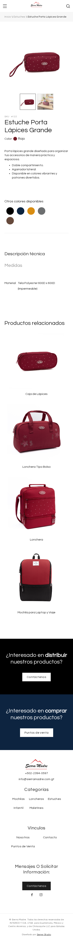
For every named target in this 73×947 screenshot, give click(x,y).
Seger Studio (44, 934)
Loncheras (36, 798)
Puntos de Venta (23, 846)
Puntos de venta (37, 732)
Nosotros (23, 837)
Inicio (7, 16)
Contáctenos (36, 677)
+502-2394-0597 (36, 773)
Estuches (19, 16)
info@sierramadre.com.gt (36, 779)
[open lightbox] (36, 61)
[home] (36, 6)
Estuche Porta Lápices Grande (47, 16)
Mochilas (18, 798)
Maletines (36, 807)
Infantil (18, 807)
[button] (4, 6)
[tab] (28, 102)
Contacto (50, 837)
